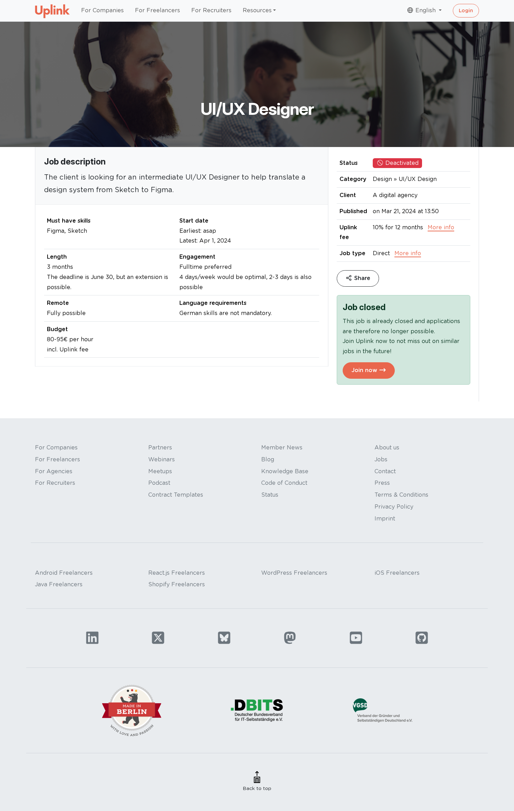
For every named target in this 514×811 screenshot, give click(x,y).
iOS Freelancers (397, 572)
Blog (267, 459)
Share (361, 278)
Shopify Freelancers (176, 584)
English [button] (425, 10)
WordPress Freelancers (294, 572)
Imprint (384, 518)
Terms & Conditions (401, 494)
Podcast (159, 483)
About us (386, 447)
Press (382, 483)
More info (441, 227)
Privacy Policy (393, 506)
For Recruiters (211, 10)
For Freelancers (157, 10)
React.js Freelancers (176, 572)
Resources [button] (257, 10)
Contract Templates (175, 494)
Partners (160, 447)
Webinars (161, 459)
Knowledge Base (284, 471)
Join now (365, 370)
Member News (281, 447)
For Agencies (53, 471)
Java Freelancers (59, 584)
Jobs (380, 459)
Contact (385, 471)
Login (466, 10)
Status (269, 494)
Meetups (160, 471)
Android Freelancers (64, 572)
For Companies (102, 10)
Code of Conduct (284, 483)
